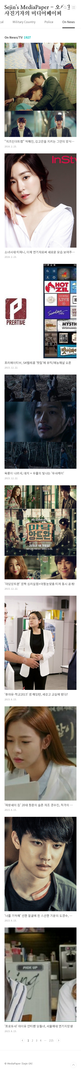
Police (48, 21)
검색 (65, 7)
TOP (73, 1065)
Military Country (24, 21)
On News (68, 21)
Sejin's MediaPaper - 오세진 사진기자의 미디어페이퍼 (37, 8)
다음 (58, 1040)
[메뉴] (73, 7)
